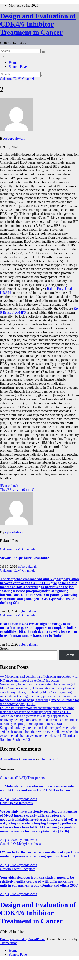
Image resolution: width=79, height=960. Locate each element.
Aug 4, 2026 (9, 799)
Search (4, 648)
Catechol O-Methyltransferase (20, 844)
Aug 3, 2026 (9, 840)
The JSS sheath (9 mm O (17, 489)
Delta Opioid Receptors (16, 803)
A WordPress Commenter (17, 759)
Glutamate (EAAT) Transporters (22, 778)
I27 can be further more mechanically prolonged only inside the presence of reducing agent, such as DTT (37, 710)
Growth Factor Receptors (17, 869)
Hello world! (49, 759)
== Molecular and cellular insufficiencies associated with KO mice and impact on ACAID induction (39, 678)
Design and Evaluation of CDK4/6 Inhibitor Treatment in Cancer (38, 24)
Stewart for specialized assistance (24, 558)
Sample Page (18, 66)
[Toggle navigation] (2, 56)
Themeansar (8, 943)
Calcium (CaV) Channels (17, 78)
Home (13, 62)
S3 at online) (9, 485)
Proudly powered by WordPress (22, 939)
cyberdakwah (14, 138)
